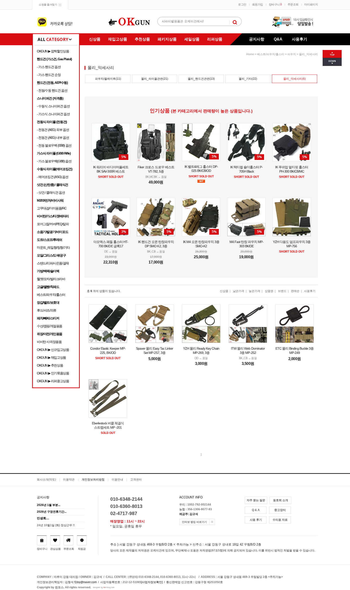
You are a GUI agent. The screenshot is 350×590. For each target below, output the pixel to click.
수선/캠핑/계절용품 (49, 326)
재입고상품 (117, 39)
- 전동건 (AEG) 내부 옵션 (53, 137)
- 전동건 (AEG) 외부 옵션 (53, 130)
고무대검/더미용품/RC (51, 208)
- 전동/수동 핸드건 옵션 (52, 90)
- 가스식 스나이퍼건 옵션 (53, 114)
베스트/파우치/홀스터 (51, 295)
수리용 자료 (280, 519)
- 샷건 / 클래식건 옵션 (51, 192)
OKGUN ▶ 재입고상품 (51, 357)
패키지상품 (167, 39)
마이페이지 (311, 4)
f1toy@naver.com (85, 582)
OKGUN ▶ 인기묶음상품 (53, 373)
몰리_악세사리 (308, 54)
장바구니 (275, 4)
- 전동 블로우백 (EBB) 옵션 (54, 145)
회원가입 (257, 4)
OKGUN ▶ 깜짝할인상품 (53, 51)
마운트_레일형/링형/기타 (53, 247)
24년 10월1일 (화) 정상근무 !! (56, 525)
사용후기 (299, 39)
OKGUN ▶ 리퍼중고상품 (53, 381)
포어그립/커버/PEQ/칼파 (53, 224)
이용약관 (69, 479)
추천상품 (142, 39)
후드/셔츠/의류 (46, 310)
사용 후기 (256, 519)
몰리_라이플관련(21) (154, 78)
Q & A (256, 510)
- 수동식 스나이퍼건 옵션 (53, 106)
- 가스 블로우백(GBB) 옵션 (54, 161)
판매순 (295, 291)
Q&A (278, 39)
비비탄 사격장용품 (49, 342)
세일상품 (192, 39)
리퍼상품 (214, 39)
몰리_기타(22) (248, 78)
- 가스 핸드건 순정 (49, 75)
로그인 (242, 4)
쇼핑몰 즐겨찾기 (48, 4)
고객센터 (136, 479)
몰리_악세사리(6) (294, 78)
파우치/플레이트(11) (108, 78)
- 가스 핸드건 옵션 (49, 67)
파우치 (291, 54)
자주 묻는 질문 (256, 500)
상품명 (269, 291)
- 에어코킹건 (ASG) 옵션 (52, 177)
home (250, 54)
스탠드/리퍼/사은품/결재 (53, 263)
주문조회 (293, 4)
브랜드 (282, 291)
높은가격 (254, 291)
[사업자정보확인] (152, 582)
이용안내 (117, 479)
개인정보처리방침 (93, 479)
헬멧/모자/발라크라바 (51, 279)
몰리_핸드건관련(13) (201, 78)
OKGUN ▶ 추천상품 (50, 365)
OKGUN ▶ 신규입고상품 (53, 350)
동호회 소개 (280, 500)
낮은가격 (238, 291)
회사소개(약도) (46, 479)
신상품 (94, 39)
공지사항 (256, 39)
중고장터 (280, 510)
